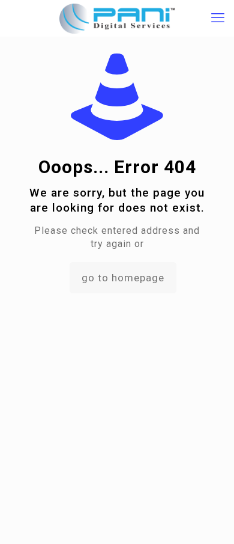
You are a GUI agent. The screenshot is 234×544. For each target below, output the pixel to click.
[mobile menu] (218, 18)
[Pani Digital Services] (117, 18)
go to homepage (123, 278)
